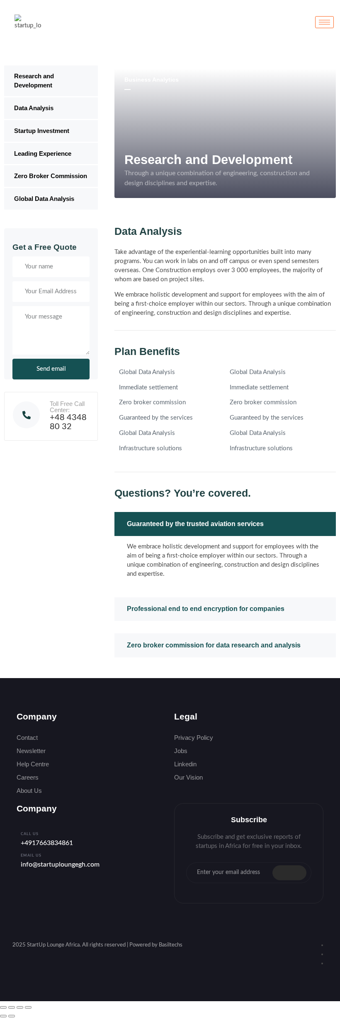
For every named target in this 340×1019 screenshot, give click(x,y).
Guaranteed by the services (156, 418)
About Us (29, 790)
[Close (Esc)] (28, 1007)
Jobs (180, 750)
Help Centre (33, 764)
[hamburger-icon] (324, 22)
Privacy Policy (193, 737)
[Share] (20, 1007)
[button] (225, 524)
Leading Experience (42, 153)
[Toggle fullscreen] (11, 1007)
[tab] (225, 524)
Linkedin (185, 764)
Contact (27, 737)
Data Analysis (33, 107)
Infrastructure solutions (150, 448)
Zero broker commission (152, 402)
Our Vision (188, 777)
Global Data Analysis (44, 198)
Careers (28, 777)
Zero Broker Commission (50, 175)
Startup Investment (41, 130)
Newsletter (31, 750)
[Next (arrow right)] (11, 1016)
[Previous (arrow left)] (3, 1016)
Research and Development (34, 80)
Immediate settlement (148, 387)
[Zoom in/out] (3, 1007)
